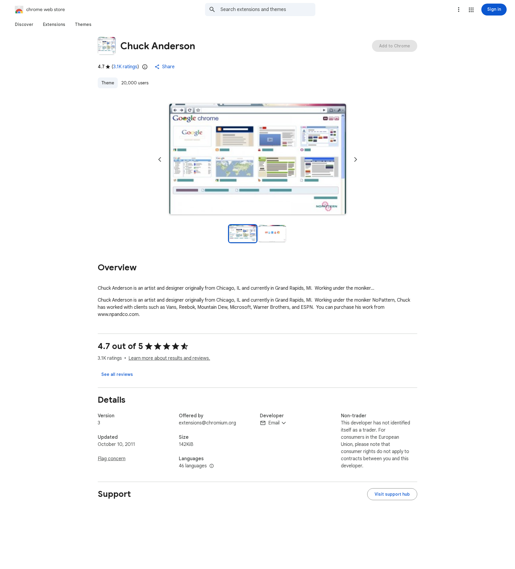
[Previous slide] (160, 159)
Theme (107, 83)
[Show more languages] (211, 466)
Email (274, 423)
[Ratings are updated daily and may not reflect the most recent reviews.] (145, 67)
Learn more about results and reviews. (169, 358)
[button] (471, 10)
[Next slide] (356, 159)
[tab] (24, 24)
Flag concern (111, 459)
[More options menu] (459, 9)
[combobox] (268, 9)
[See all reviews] (117, 374)
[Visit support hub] (392, 494)
